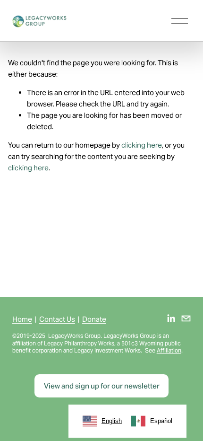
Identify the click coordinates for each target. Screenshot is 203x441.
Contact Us (57, 319)
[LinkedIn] (171, 318)
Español (161, 420)
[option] (152, 421)
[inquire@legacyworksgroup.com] (186, 318)
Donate (94, 319)
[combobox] (102, 421)
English (112, 420)
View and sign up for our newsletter (102, 385)
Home (22, 319)
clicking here (141, 145)
